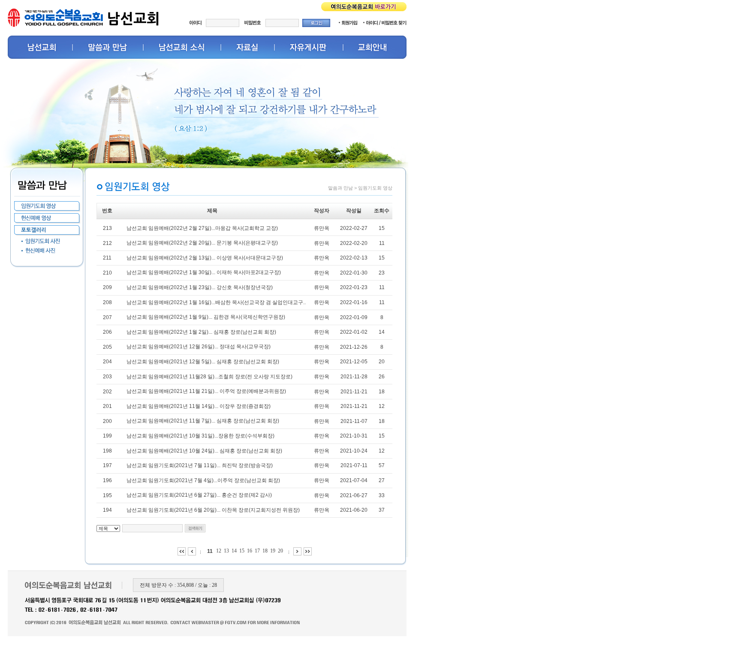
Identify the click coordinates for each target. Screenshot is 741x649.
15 (241, 551)
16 (249, 551)
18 (265, 551)
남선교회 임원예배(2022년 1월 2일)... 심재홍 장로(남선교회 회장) (201, 332)
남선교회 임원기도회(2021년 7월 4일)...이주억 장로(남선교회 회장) (203, 480)
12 (218, 551)
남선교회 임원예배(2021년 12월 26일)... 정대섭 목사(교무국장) (199, 347)
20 (280, 551)
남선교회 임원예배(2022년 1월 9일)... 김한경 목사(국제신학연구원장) (206, 317)
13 (226, 551)
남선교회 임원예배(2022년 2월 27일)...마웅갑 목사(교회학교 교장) (202, 228)
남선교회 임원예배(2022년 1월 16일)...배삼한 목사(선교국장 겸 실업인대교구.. (216, 302)
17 (257, 551)
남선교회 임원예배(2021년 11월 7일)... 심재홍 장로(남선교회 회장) (203, 421)
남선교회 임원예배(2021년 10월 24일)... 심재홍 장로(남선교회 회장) (204, 451)
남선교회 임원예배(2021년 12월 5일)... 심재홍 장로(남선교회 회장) (203, 362)
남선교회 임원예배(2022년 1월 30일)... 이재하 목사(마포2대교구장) (204, 272)
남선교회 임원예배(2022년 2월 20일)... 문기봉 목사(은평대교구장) (202, 243)
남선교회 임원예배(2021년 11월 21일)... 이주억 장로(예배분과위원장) (206, 391)
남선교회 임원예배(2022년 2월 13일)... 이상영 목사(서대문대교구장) (205, 258)
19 (272, 551)
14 (234, 551)
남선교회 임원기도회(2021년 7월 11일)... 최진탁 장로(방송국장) (200, 465)
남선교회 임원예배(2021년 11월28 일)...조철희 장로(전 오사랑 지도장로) (209, 377)
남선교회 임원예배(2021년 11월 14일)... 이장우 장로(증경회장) (199, 406)
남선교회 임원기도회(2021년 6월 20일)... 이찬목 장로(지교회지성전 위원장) (213, 510)
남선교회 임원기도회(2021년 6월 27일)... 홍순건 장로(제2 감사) (199, 495)
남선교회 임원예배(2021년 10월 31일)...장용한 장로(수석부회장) (200, 436)
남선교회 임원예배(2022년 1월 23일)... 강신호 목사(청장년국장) (200, 287)
